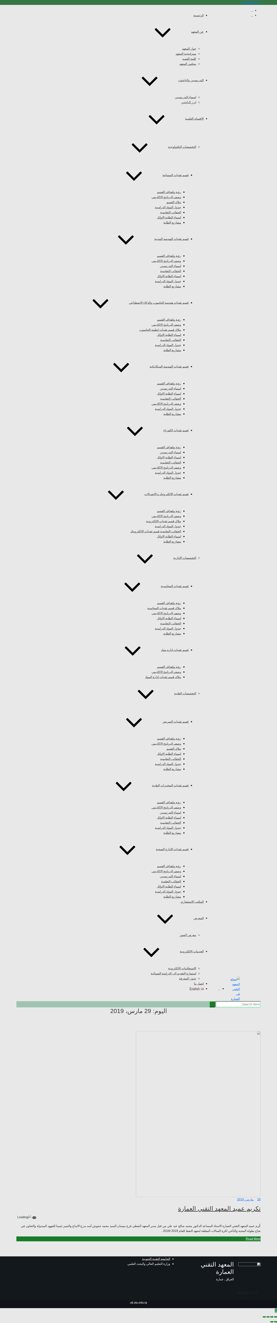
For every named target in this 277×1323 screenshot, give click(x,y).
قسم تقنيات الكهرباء (176, 430)
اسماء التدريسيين (185, 97)
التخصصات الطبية (185, 693)
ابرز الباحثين (188, 102)
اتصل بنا (199, 983)
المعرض (199, 918)
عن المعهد (197, 31)
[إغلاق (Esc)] (264, 1316)
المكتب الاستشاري (192, 901)
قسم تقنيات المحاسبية (175, 586)
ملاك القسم (173, 202)
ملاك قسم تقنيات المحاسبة (164, 608)
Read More (253, 1238)
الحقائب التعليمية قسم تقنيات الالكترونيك (155, 531)
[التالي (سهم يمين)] (271, 1321)
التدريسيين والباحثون (191, 80)
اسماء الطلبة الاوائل (169, 217)
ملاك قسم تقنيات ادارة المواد (163, 677)
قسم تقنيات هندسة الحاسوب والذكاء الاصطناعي (159, 302)
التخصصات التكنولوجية (182, 146)
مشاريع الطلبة (172, 222)
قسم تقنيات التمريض (175, 721)
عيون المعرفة (187, 978)
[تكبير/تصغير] (275, 1316)
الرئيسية (198, 15)
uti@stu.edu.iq (251, 2)
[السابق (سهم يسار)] (275, 1321)
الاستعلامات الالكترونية (182, 968)
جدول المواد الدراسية (168, 207)
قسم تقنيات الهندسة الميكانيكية (169, 366)
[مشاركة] (267, 1316)
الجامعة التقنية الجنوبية (156, 1259)
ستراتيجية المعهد (186, 53)
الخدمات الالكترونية (192, 951)
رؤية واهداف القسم (169, 192)
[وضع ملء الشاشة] (271, 1316)
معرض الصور (188, 935)
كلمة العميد (189, 58)
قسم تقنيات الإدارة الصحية (172, 849)
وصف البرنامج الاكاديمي (166, 197)
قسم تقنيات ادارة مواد (175, 650)
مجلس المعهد (187, 63)
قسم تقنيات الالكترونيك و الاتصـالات (166, 494)
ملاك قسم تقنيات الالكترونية (163, 521)
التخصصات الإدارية (184, 557)
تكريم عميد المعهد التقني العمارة (219, 1208)
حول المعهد (189, 48)
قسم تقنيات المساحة (175, 175)
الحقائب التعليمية (170, 212)
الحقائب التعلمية (171, 881)
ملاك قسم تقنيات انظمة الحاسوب (160, 329)
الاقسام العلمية (194, 118)
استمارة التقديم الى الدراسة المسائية (173, 973)
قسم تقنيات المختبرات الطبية (170, 785)
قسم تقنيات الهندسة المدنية (171, 239)
